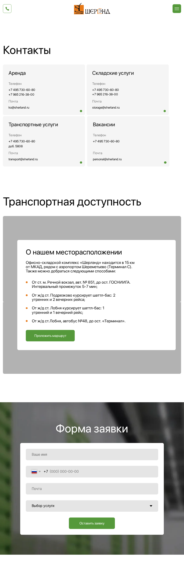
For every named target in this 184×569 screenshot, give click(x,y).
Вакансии (104, 124)
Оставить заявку (92, 523)
